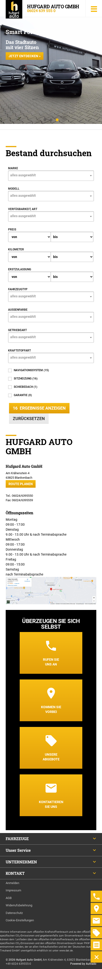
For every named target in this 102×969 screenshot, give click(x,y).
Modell (13, 188)
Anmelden (12, 883)
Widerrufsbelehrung (19, 905)
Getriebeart (17, 330)
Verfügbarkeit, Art (22, 209)
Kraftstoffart (19, 350)
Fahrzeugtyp (18, 289)
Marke (13, 168)
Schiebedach (25, 387)
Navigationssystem (31, 370)
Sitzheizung (25, 378)
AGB (9, 898)
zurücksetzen (29, 418)
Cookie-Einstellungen (20, 920)
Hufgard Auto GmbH (53, 6)
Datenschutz (14, 913)
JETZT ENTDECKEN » (25, 56)
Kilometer (16, 249)
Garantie (23, 395)
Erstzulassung (19, 269)
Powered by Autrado (83, 963)
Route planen (21, 484)
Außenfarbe (18, 309)
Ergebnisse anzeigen (39, 408)
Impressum (13, 890)
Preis (12, 229)
